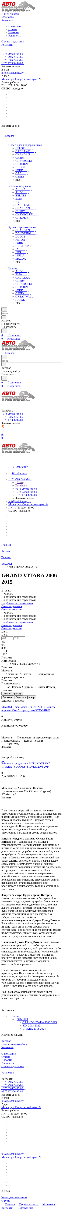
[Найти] (4, 331)
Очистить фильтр (25, 697)
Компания (7, 1047)
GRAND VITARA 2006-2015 (39, 1022)
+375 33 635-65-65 (12, 60)
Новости (13, 32)
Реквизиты (14, 35)
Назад (20, 482)
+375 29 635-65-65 (12, 53)
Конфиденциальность (14, 1197)
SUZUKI (22, 1019)
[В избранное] (3, 750)
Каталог (6, 1040)
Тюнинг (15, 1016)
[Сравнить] (3, 753)
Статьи (12, 29)
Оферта (5, 1200)
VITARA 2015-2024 (34, 1028)
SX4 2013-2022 (31, 1025)
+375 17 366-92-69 (12, 63)
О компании (15, 26)
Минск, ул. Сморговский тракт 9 (21, 79)
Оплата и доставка (12, 1066)
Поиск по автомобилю (14, 1044)
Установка (7, 1072)
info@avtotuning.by (12, 72)
